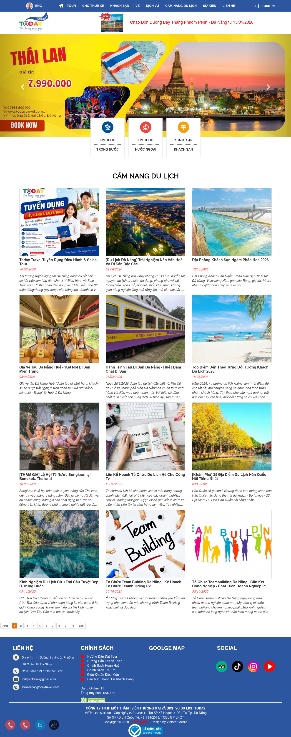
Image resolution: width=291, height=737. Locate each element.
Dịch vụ (152, 6)
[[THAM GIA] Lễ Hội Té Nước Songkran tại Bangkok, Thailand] (60, 436)
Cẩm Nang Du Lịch (181, 6)
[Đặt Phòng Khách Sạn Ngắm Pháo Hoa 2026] (233, 221)
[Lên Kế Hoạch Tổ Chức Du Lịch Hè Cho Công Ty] (147, 436)
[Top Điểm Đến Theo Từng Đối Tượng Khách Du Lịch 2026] (233, 329)
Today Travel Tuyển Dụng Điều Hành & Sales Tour (58, 262)
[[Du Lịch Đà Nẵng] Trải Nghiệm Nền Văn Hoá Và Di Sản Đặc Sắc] (147, 221)
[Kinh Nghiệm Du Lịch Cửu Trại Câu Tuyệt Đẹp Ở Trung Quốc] (60, 543)
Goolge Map (167, 647)
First (5, 625)
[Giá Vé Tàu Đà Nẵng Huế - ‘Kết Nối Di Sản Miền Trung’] (60, 329)
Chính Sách (97, 647)
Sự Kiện (209, 6)
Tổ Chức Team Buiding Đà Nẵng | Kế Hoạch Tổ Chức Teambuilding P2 (143, 584)
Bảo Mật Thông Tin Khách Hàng (110, 679)
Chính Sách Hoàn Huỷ (103, 665)
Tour (71, 6)
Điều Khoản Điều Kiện (103, 674)
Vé (137, 6)
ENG (38, 6)
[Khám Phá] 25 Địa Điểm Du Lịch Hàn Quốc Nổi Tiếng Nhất (229, 476)
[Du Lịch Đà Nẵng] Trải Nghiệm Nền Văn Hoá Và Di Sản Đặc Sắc (144, 262)
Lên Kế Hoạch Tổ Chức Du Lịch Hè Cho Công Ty (145, 476)
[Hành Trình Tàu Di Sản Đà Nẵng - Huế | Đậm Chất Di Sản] (147, 329)
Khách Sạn (119, 6)
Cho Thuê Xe (93, 6)
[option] (184, 23)
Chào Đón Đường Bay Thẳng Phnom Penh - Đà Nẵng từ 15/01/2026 (191, 22)
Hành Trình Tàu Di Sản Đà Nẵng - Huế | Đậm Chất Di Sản (143, 369)
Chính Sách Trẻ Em (101, 670)
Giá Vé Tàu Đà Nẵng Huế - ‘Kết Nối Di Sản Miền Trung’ (54, 369)
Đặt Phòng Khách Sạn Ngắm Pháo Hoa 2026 (230, 260)
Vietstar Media (177, 721)
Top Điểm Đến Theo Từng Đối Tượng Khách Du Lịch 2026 (230, 369)
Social (227, 647)
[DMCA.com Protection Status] (93, 699)
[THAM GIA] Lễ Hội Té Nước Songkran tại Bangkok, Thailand (54, 476)
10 (72, 625)
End (81, 625)
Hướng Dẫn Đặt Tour (102, 656)
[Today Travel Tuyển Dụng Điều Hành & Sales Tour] (60, 221)
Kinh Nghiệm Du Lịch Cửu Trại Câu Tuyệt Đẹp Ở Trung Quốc (58, 584)
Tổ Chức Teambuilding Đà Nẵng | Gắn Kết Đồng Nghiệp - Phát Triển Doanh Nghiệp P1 (229, 584)
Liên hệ (229, 6)
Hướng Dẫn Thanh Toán (104, 661)
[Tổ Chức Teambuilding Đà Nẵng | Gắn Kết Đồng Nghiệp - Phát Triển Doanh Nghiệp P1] (233, 543)
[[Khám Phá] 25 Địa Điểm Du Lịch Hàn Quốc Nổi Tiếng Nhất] (233, 436)
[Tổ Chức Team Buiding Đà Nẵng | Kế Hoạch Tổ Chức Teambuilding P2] (147, 543)
